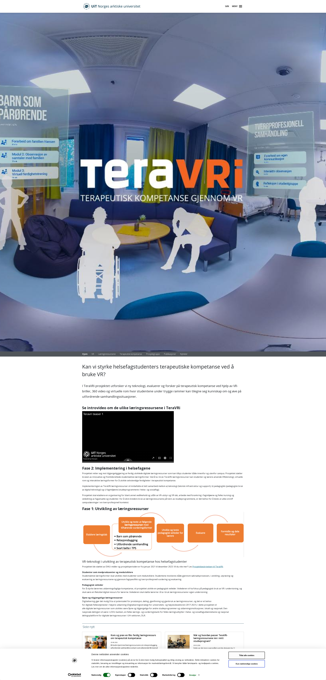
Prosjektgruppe (153, 354)
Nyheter (183, 354)
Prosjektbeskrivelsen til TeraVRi (207, 566)
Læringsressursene (107, 354)
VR (93, 354)
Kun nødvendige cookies (247, 664)
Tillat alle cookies (246, 655)
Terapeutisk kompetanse (131, 354)
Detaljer (192, 675)
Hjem (84, 354)
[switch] (131, 675)
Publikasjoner (170, 354)
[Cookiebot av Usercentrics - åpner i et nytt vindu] (74, 675)
